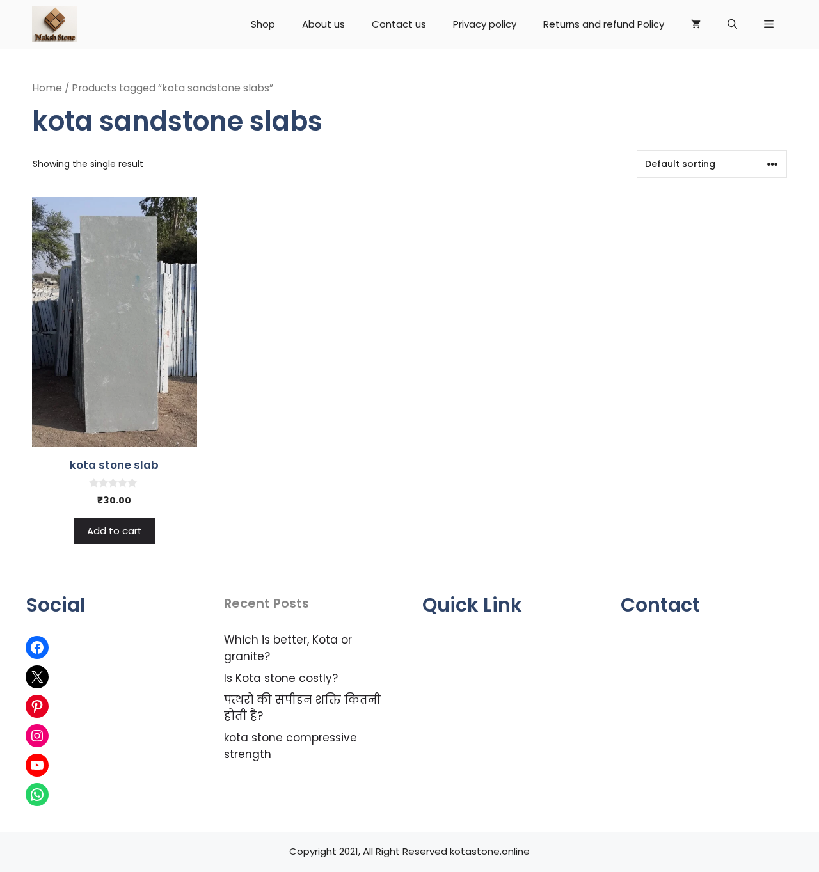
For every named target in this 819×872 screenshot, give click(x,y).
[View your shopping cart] (696, 24)
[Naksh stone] (54, 24)
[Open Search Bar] (732, 24)
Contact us (399, 24)
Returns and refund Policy (603, 24)
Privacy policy (484, 24)
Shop (263, 24)
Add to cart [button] (114, 530)
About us (323, 24)
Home (47, 88)
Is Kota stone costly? (281, 678)
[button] (769, 24)
